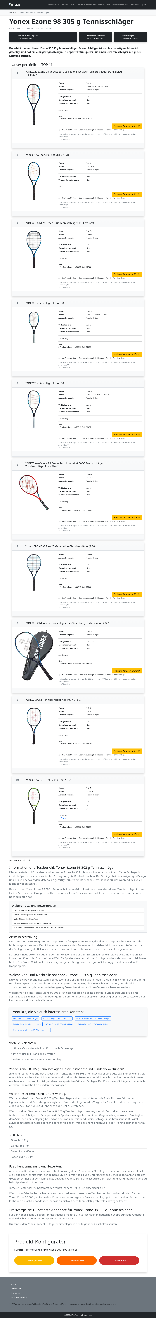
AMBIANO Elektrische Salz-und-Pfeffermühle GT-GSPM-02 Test (38, 928)
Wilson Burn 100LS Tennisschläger (59, 1024)
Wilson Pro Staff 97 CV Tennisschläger (93, 1024)
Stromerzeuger (53, 5)
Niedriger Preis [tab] (35, 1260)
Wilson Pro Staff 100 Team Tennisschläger (93, 1018)
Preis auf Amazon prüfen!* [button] (127, 126)
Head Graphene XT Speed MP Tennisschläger (31, 1030)
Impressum (15, 1293)
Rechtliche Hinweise (19, 1297)
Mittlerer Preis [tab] (77, 1260)
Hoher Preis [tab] (120, 1260)
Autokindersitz (104, 5)
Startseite (13, 12)
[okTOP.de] (14, 5)
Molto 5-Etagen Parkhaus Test (26, 919)
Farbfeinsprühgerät (138, 5)
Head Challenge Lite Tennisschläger (57, 1018)
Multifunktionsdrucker (87, 5)
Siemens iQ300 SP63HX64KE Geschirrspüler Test (33, 923)
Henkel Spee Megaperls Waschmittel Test (30, 915)
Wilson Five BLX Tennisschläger (25, 1018)
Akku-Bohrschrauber (120, 5)
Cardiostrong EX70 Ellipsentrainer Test (29, 910)
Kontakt (14, 1284)
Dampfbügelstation (69, 5)
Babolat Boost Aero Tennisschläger (27, 1024)
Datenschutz (16, 1289)
